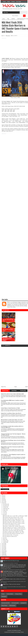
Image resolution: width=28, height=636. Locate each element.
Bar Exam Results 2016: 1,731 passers (10, 535)
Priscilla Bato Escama (7, 571)
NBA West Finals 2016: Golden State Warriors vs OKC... (14, 521)
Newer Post (3, 386)
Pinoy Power (4, 605)
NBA (13, 35)
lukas (4, 560)
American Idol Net (5, 602)
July (4, 511)
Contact (13, 1)
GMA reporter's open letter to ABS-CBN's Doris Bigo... (13, 530)
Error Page (18, 1)
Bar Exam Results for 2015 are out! (10, 536)
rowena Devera (6, 579)
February (5, 540)
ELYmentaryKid (15, 602)
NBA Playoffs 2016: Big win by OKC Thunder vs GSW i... (14, 523)
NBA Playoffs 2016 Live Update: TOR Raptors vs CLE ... (14, 520)
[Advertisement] (14, 48)
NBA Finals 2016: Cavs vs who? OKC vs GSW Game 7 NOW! (15, 515)
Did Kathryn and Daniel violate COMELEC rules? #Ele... (14, 532)
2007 (3, 555)
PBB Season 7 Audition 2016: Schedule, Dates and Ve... (14, 526)
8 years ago (24, 569)
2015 (3, 543)
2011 (3, 549)
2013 (3, 546)
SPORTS (15, 35)
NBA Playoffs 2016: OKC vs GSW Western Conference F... (14, 529)
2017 (3, 501)
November (5, 505)
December (5, 504)
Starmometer (12, 605)
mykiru (4, 584)
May (4, 514)
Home (4, 1)
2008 (3, 554)
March (4, 539)
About (8, 1)
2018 (3, 499)
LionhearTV (23, 602)
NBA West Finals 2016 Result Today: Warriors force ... (13, 518)
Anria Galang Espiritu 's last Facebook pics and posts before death (11, 569)
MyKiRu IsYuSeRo (17, 630)
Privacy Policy (18, 593)
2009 (3, 552)
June (4, 513)
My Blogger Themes (20, 632)
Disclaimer (4, 596)
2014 (3, 545)
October (4, 507)
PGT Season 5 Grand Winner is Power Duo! (11, 524)
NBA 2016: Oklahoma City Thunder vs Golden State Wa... (14, 527)
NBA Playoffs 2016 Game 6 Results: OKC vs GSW (13, 517)
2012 (3, 548)
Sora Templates (11, 632)
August (4, 510)
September (5, 508)
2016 (3, 502)
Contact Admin (10, 593)
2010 (3, 551)
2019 (3, 498)
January (4, 542)
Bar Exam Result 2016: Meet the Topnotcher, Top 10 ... (13, 533)
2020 (3, 496)
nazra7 (4, 564)
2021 (3, 495)
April (4, 537)
